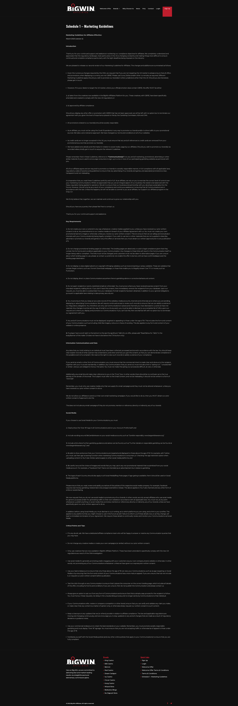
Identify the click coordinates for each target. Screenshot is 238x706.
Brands (115, 8)
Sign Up (167, 8)
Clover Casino (110, 680)
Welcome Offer (105, 8)
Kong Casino (109, 683)
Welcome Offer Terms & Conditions (155, 670)
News (138, 8)
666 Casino (109, 664)
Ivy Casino (108, 677)
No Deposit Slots (111, 693)
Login (158, 8)
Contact (151, 8)
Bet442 (107, 667)
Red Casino (109, 670)
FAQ (143, 8)
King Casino (109, 660)
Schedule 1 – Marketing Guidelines (154, 677)
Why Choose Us (128, 8)
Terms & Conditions (149, 673)
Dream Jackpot (110, 673)
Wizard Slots (109, 687)
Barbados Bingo (111, 690)
